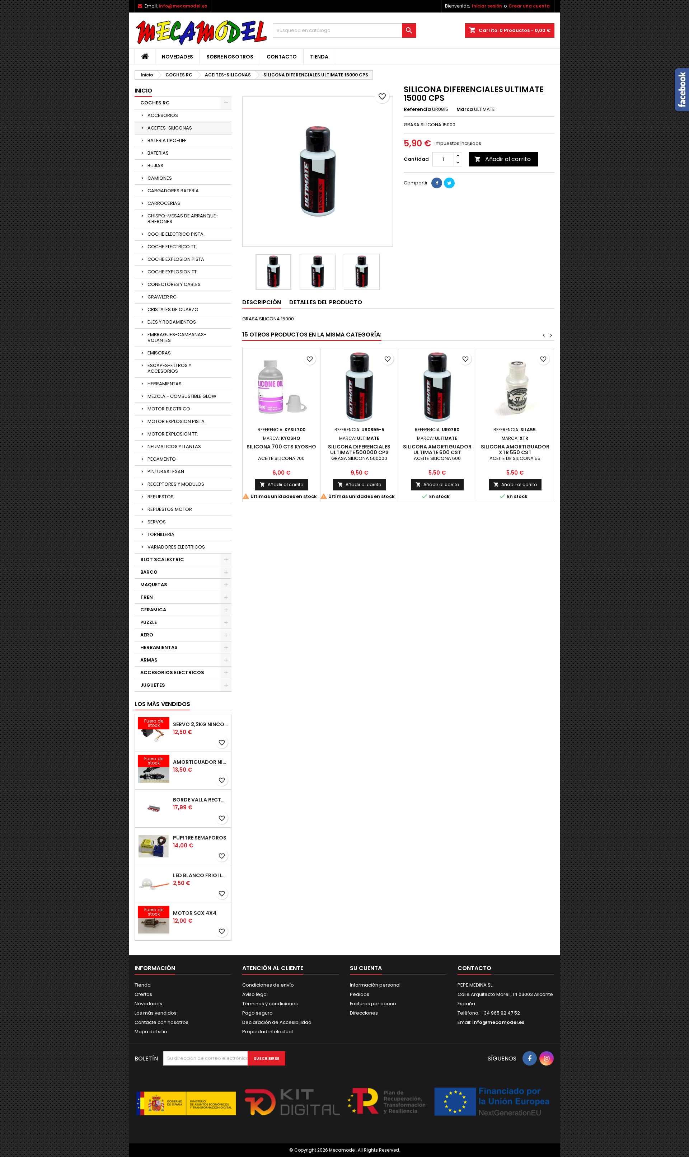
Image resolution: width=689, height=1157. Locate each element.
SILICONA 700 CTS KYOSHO (281, 446)
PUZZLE (148, 622)
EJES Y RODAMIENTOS (171, 322)
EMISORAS (159, 352)
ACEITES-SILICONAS (169, 127)
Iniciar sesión (487, 6)
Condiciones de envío (268, 985)
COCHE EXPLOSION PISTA (175, 259)
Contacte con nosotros (161, 1022)
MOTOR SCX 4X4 (194, 913)
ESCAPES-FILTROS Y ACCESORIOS (169, 368)
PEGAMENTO (161, 459)
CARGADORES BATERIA (173, 190)
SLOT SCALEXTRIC (162, 559)
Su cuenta (366, 968)
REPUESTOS (160, 496)
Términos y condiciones (270, 1003)
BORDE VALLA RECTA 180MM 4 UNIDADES (200, 800)
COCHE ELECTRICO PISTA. (176, 234)
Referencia (417, 109)
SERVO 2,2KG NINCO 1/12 (200, 724)
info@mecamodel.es (183, 6)
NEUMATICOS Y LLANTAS (174, 446)
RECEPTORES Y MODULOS (175, 484)
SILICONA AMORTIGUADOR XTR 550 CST (515, 449)
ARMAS (149, 660)
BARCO (149, 572)
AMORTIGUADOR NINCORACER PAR (200, 762)
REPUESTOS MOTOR (169, 509)
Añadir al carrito (502, 159)
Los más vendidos (162, 704)
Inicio (143, 90)
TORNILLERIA (160, 534)
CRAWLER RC (162, 296)
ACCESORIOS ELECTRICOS (172, 672)
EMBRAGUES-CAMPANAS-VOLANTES (176, 337)
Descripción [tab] (261, 302)
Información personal (375, 985)
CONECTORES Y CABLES (174, 284)
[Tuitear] (449, 183)
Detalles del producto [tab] (325, 302)
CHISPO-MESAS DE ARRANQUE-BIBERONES (183, 218)
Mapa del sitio (151, 1031)
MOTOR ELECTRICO (168, 408)
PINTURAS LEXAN (165, 471)
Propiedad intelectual (267, 1031)
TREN (146, 597)
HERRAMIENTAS (164, 383)
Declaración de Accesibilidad (276, 1022)
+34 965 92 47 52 (499, 1013)
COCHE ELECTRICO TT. (172, 246)
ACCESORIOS (162, 115)
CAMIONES (159, 178)
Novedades (177, 56)
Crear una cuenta (529, 6)
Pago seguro (257, 1013)
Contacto (282, 56)
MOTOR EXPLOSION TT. (172, 434)
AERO (146, 634)
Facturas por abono (373, 1003)
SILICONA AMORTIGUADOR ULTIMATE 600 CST (437, 449)
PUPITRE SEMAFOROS (199, 838)
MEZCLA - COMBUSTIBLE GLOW (181, 396)
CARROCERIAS (163, 203)
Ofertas (143, 994)
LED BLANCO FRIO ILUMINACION (200, 875)
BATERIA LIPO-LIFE (167, 140)
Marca (464, 109)
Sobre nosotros (229, 56)
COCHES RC (155, 102)
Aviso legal (255, 994)
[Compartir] (436, 183)
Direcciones (364, 1013)
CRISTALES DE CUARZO (172, 309)
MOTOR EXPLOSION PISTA (176, 421)
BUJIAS (155, 165)
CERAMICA (153, 609)
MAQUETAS (153, 584)
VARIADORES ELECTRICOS (176, 547)
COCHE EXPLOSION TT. (172, 271)
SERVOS (156, 521)
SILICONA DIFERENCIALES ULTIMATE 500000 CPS (359, 449)
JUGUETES (152, 685)
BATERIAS (158, 153)
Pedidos (359, 994)
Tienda (319, 56)
